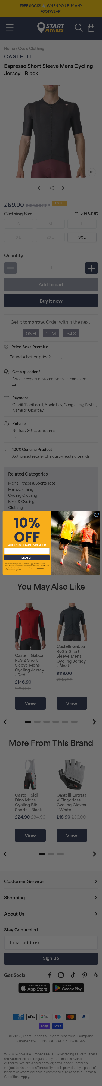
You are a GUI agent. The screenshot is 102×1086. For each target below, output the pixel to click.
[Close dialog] (96, 514)
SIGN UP (26, 557)
